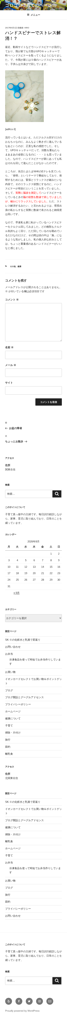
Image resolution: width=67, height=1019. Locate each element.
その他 (13, 266)
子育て (9, 725)
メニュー (35, 14)
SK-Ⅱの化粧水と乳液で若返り (22, 639)
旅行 (7, 739)
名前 (9, 347)
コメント (12, 299)
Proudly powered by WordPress (22, 1010)
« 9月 (17, 592)
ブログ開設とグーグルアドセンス (24, 697)
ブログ (9, 690)
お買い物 (10, 671)
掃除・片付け (13, 732)
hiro (26, 28)
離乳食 (9, 753)
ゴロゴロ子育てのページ (28, 5)
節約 (7, 746)
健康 (19, 266)
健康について (13, 718)
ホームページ (13, 711)
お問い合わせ (13, 646)
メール (10, 365)
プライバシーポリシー (18, 704)
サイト (9, 382)
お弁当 (9, 653)
